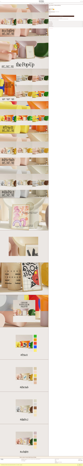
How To (55, 460)
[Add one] (50, 14)
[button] (81, 1)
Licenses (56, 461)
